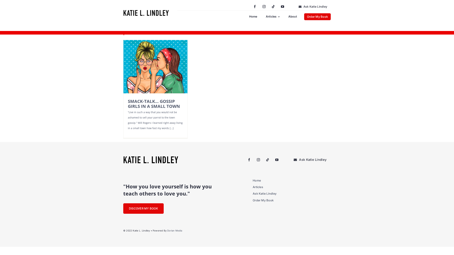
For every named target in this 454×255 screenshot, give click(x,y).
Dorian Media (174, 230)
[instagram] (264, 6)
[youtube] (282, 6)
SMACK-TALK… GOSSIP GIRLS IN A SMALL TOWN (154, 103)
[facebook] (255, 6)
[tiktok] (273, 6)
